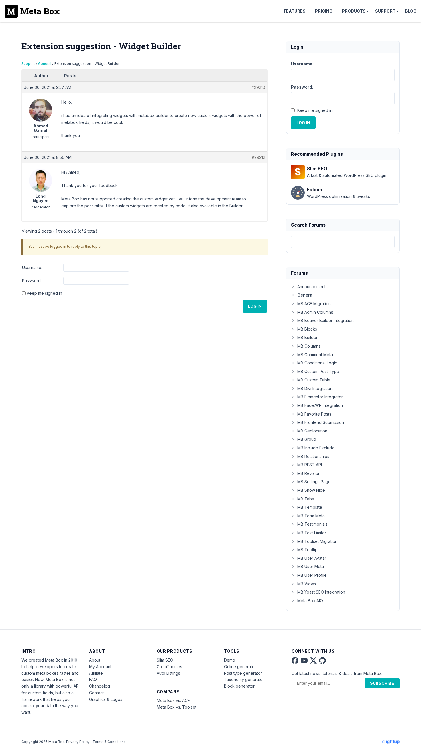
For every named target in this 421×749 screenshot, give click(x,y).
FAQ (93, 679)
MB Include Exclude (316, 447)
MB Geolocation (312, 430)
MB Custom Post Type (318, 371)
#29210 (258, 87)
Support (385, 11)
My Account (100, 666)
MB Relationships (313, 456)
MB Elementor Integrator (320, 396)
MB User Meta (310, 566)
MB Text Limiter (311, 532)
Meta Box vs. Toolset (176, 707)
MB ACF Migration (314, 303)
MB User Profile (312, 575)
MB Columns (308, 346)
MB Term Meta (311, 515)
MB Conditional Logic (317, 362)
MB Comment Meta (315, 354)
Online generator (240, 666)
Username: (32, 267)
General (44, 63)
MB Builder (307, 337)
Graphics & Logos (105, 699)
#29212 (258, 157)
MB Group (306, 439)
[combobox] (343, 242)
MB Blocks (307, 329)
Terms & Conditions (109, 742)
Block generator (239, 686)
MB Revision (308, 473)
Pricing (324, 11)
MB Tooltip (307, 549)
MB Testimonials (312, 524)
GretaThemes (169, 666)
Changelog (99, 686)
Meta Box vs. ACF (173, 700)
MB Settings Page (314, 481)
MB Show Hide (311, 490)
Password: (32, 280)
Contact (96, 692)
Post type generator (243, 673)
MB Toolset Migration (317, 541)
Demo (229, 660)
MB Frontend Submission (320, 422)
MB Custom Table (313, 379)
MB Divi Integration (315, 388)
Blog (410, 11)
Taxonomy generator (244, 679)
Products (354, 11)
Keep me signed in (44, 293)
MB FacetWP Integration (320, 405)
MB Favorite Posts (314, 413)
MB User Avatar (311, 558)
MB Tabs (305, 498)
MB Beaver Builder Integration (325, 320)
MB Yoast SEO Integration (321, 592)
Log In (255, 306)
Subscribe (382, 683)
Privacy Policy (78, 742)
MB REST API (309, 464)
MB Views (306, 583)
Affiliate (96, 673)
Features (295, 11)
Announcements (312, 286)
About (94, 660)
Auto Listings (168, 673)
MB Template (309, 507)
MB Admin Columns (315, 312)
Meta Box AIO (310, 600)
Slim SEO (165, 660)
